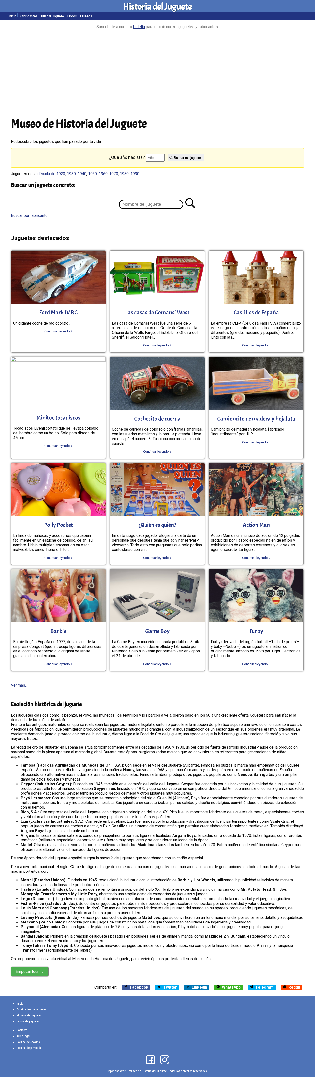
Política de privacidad (30, 1048)
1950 (92, 173)
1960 (103, 173)
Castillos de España (256, 312)
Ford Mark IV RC (58, 312)
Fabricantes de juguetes (31, 1009)
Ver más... (19, 685)
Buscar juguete (52, 16)
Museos (86, 16)
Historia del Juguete (157, 6)
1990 (134, 173)
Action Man (256, 525)
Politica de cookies (28, 1042)
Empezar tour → (30, 971)
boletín (139, 26)
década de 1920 (51, 173)
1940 (82, 173)
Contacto (22, 1030)
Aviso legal (23, 1036)
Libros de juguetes (28, 1021)
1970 (113, 173)
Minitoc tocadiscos (58, 417)
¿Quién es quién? (157, 525)
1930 (71, 173)
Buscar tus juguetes (188, 158)
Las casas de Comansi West (157, 312)
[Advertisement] (157, 73)
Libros (72, 16)
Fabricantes (29, 16)
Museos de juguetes (29, 1015)
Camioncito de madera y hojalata (256, 418)
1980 (124, 173)
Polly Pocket (58, 525)
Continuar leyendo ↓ (58, 331)
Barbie (58, 631)
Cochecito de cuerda (157, 418)
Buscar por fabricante (29, 215)
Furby (256, 631)
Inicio (12, 16)
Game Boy (157, 631)
